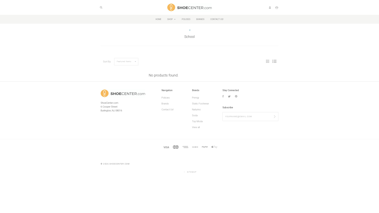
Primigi (195, 97)
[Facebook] (223, 96)
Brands (165, 103)
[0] (276, 7)
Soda (195, 115)
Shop (170, 19)
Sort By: (107, 61)
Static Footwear (200, 103)
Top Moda (197, 121)
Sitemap (191, 172)
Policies (166, 97)
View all (196, 127)
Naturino (196, 109)
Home (158, 19)
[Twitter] (229, 96)
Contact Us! (168, 109)
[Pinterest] (236, 96)
